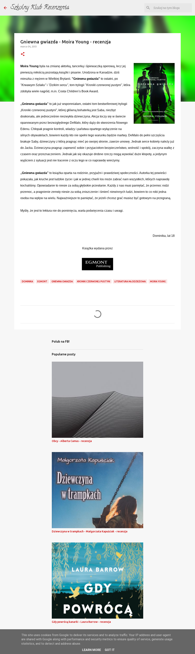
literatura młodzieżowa (130, 281)
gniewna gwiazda (62, 281)
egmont (42, 281)
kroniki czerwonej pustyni (93, 281)
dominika (27, 281)
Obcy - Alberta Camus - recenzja (72, 441)
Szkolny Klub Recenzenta (40, 8)
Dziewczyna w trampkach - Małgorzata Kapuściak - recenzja (89, 531)
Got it (110, 650)
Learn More (91, 650)
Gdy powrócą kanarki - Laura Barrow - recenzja (81, 621)
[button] (22, 54)
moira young (158, 281)
